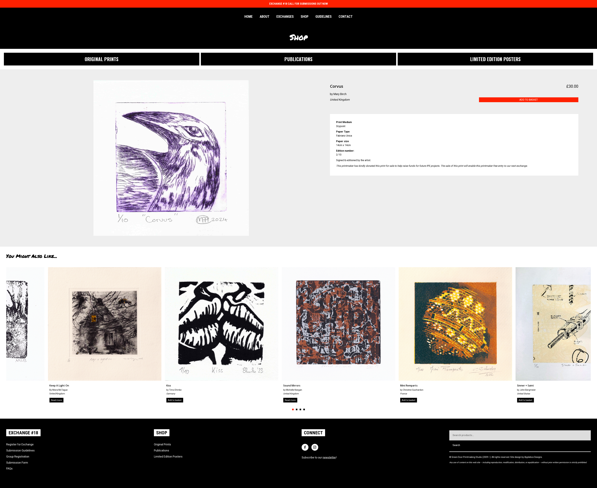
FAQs (9, 468)
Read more (16, 400)
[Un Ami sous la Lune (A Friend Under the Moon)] (532, 336)
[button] (293, 409)
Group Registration (17, 456)
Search (456, 445)
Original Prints (162, 444)
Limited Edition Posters (168, 456)
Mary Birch (340, 94)
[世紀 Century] (415, 336)
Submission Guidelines (20, 450)
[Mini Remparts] (181, 336)
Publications (161, 450)
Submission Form (17, 462)
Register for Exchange (20, 444)
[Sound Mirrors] (64, 336)
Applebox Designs (533, 457)
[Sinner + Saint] (298, 336)
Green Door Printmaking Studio (467, 457)
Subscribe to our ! (319, 457)
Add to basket (528, 99)
